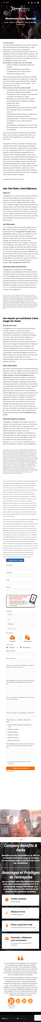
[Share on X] (35, 3)
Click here (6, 287)
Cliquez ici (14, 442)
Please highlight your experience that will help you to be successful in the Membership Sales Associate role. (20, 682)
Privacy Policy (10, 771)
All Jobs (6, 2)
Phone (8, 587)
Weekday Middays (13, 732)
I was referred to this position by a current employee (19, 762)
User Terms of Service (14, 604)
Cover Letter (9, 644)
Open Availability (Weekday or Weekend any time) (20, 725)
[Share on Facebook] (29, 3)
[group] (20, 823)
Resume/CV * (10, 633)
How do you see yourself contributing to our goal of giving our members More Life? (20, 666)
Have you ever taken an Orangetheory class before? (20, 713)
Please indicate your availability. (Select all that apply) (18, 720)
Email (8, 580)
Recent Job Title (10, 651)
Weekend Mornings (13, 737)
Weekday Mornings (13, 729)
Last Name (9, 572)
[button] (16, 839)
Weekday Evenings (13, 735)
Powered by (13, 1018)
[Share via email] (38, 3)
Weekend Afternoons (14, 740)
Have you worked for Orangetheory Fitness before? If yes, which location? (20, 698)
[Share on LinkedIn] (32, 3)
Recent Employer (11, 658)
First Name (9, 565)
